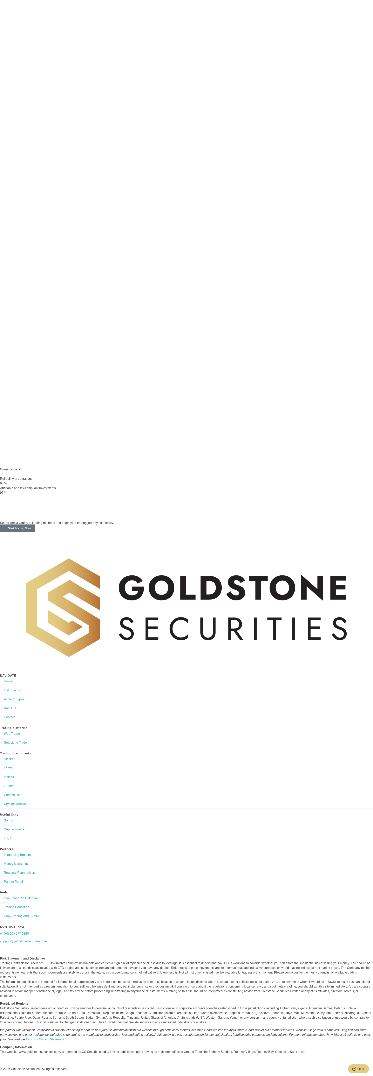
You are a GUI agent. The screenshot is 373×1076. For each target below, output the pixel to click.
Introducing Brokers (17, 854)
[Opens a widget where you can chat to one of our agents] (358, 1069)
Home (8, 681)
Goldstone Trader (16, 742)
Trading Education (16, 907)
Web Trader (12, 733)
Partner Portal (13, 881)
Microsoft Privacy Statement (45, 1039)
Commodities (13, 795)
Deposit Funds (14, 829)
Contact (9, 717)
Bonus (8, 820)
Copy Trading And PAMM (21, 916)
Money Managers (16, 863)
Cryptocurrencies (15, 803)
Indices (9, 777)
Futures (9, 786)
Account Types (14, 699)
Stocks (8, 759)
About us (10, 708)
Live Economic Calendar (21, 898)
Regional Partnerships (19, 872)
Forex (8, 768)
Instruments (12, 690)
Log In (8, 838)
